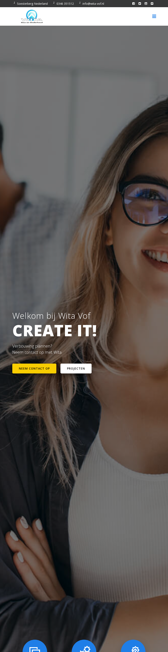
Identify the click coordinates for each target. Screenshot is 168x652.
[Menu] (153, 16)
